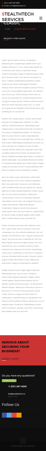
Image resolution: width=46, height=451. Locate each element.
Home (7, 29)
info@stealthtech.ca (18, 6)
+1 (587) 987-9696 (17, 386)
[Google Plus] (14, 415)
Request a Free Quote (14, 38)
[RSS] (19, 415)
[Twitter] (9, 415)
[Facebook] (4, 415)
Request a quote (10, 359)
